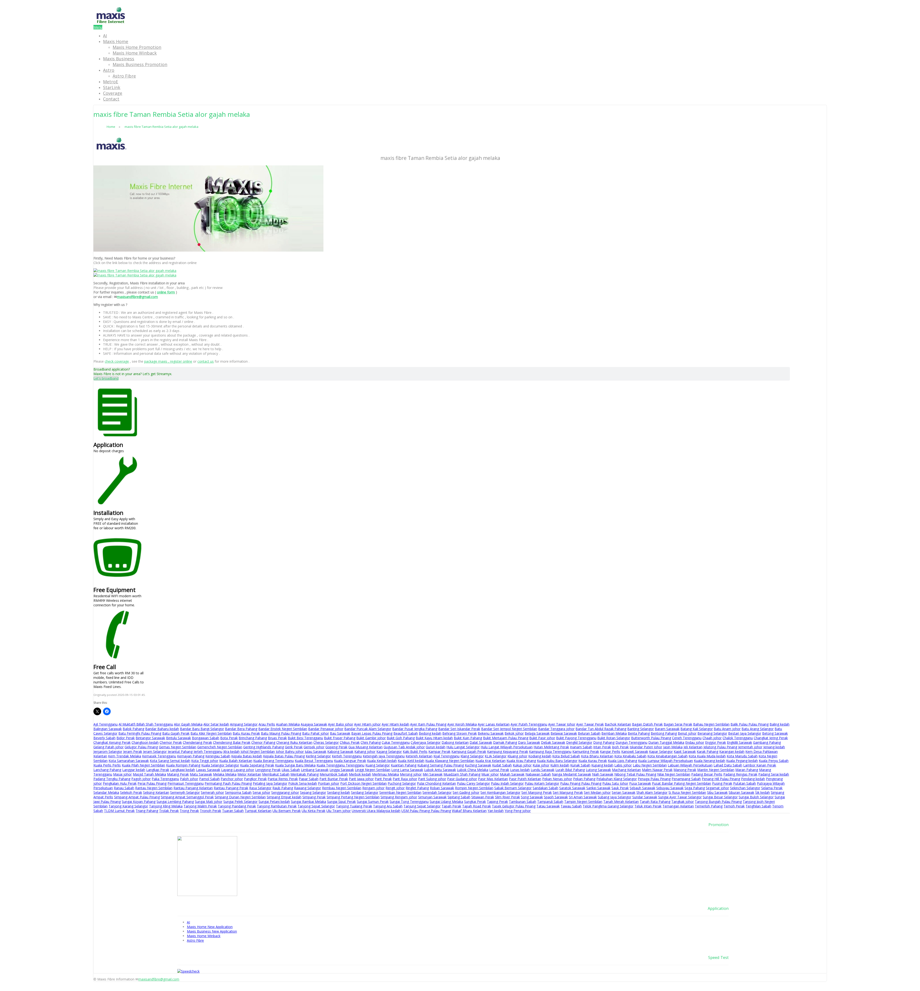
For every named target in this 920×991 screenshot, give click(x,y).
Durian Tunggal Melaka (666, 742)
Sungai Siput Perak (341, 801)
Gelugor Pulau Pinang (141, 747)
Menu (97, 27)
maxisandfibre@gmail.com (137, 296)
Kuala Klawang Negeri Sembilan (449, 760)
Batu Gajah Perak (176, 733)
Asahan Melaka (288, 724)
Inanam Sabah (581, 747)
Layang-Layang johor (237, 769)
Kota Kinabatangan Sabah (667, 756)
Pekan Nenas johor (557, 779)
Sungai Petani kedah (274, 801)
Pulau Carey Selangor (473, 783)
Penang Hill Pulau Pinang (721, 779)
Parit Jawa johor (361, 779)
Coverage (112, 93)
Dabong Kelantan (455, 742)
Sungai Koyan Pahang (138, 801)
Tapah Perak (451, 806)
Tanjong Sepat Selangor (316, 806)
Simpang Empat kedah (284, 797)
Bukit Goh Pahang (401, 738)
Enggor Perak (715, 742)
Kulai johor (541, 765)
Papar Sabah (308, 779)
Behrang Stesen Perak (459, 733)
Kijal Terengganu (446, 756)
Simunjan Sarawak (432, 797)
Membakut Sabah (275, 774)
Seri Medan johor (597, 792)
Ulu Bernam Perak (286, 810)
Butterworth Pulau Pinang (651, 738)
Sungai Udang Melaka (446, 801)
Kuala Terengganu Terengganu (340, 765)
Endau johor (694, 742)
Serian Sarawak (623, 792)
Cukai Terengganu (396, 742)
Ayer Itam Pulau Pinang (428, 724)
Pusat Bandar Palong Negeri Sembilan (681, 783)
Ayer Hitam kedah (395, 724)
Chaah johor (712, 738)
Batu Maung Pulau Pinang (281, 733)
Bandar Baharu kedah (162, 728)
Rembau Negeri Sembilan (341, 788)
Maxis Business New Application (212, 931)
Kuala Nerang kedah (709, 760)
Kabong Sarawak (340, 751)
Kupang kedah (602, 765)
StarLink (111, 87)
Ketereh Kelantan (419, 756)
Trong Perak (189, 810)
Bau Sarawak (340, 733)
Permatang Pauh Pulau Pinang (228, 783)
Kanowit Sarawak (634, 751)
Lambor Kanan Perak (759, 765)
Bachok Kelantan (618, 724)
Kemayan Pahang (190, 756)
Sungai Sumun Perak (373, 801)
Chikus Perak (350, 742)
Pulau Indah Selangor (507, 783)
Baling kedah (779, 724)
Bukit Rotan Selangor (613, 738)
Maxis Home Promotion (137, 47)
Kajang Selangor (389, 751)
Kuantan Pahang (403, 765)
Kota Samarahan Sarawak (129, 760)
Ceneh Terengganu (687, 738)
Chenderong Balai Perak (231, 742)
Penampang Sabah (686, 779)
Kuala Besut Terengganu (314, 760)
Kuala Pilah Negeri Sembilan (143, 765)
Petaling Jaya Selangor (270, 783)
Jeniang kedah (774, 747)
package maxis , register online (168, 361)
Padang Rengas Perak (740, 774)
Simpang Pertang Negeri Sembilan (353, 797)
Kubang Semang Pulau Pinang (440, 765)
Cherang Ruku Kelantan (294, 742)
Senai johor (261, 792)
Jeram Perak (132, 751)
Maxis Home (115, 41)
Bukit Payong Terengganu (576, 738)
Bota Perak (229, 738)
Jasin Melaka (673, 747)
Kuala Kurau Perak (592, 760)
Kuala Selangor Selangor (220, 765)
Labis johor (623, 765)
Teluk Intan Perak (647, 806)
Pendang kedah (753, 779)
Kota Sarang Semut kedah (170, 760)
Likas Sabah (291, 769)
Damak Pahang (505, 742)
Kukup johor (522, 765)
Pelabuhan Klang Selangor (616, 779)
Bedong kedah (430, 733)
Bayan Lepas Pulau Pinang (371, 733)
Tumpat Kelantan (258, 810)
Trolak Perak (169, 810)
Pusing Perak (722, 783)
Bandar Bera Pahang (241, 728)
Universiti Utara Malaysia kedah (376, 810)
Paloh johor (189, 779)
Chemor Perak (171, 742)
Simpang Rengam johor (398, 797)
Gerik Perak (294, 747)
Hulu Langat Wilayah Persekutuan (507, 747)
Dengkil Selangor (579, 742)
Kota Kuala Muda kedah (707, 756)
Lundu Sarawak (542, 769)
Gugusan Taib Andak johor (404, 747)
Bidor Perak (125, 738)
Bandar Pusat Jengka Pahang (414, 728)
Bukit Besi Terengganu (305, 738)
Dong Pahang (604, 742)
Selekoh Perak (131, 792)
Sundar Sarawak (644, 797)
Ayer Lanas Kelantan (494, 724)
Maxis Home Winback (135, 53)
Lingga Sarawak (341, 769)
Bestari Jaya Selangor (744, 733)
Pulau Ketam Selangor (542, 783)
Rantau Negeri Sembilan (153, 788)
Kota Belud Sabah (566, 756)
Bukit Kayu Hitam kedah (434, 738)
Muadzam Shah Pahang (461, 774)
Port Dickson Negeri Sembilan (363, 783)
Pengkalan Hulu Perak (120, 783)
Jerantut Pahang (180, 751)
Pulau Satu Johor (615, 783)
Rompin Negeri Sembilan (474, 788)
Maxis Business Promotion (140, 64)
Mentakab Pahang (304, 774)
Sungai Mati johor (208, 801)
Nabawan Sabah (538, 774)
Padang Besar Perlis (706, 774)
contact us (205, 361)
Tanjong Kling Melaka (166, 806)
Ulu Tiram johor (338, 810)
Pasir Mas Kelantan (493, 779)
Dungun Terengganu (631, 742)
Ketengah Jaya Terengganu (384, 756)
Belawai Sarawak (564, 733)
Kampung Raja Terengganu (550, 751)
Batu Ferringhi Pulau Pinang (139, 733)
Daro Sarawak (529, 742)
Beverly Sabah (104, 738)
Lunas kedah (520, 769)
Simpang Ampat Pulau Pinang (137, 797)
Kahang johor (364, 751)
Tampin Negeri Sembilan (583, 801)
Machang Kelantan (626, 769)
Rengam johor (373, 788)
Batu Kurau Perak (246, 733)
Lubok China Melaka (472, 769)
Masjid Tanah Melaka (149, 774)
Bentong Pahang (664, 733)
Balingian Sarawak (107, 728)
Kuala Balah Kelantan (235, 760)
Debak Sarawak (553, 742)
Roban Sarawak (442, 788)
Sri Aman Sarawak (583, 797)
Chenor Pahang (263, 742)
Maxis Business (118, 59)
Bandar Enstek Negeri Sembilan (282, 728)
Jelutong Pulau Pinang (720, 747)
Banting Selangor (640, 728)
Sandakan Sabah (545, 788)
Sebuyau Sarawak (670, 788)
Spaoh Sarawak (556, 797)
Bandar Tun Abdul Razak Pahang (600, 728)
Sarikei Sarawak (598, 788)
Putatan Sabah (744, 783)
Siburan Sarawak (741, 792)
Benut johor (687, 733)
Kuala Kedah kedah (382, 760)
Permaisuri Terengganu (185, 783)
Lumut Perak (499, 769)
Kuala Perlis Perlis (107, 765)
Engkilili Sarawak (739, 742)
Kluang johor (517, 756)
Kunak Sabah (580, 765)
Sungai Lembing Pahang (175, 801)
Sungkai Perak (475, 801)
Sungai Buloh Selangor (756, 797)
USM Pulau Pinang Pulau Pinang (426, 810)
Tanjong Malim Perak (200, 806)
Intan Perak (602, 747)
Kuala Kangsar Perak (350, 760)
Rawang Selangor (307, 788)
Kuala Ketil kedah (411, 760)
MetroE (110, 81)
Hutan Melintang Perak (551, 747)
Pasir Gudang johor (462, 779)
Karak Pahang (707, 751)
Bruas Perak (277, 738)
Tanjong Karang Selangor (128, 806)
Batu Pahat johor (315, 733)
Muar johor (490, 774)
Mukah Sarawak (512, 774)
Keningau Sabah (217, 756)
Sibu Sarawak (717, 792)
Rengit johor (395, 788)
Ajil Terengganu (105, 724)
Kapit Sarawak (685, 751)
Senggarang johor (285, 792)
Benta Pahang (639, 733)
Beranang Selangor (712, 733)
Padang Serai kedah (773, 774)
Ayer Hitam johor (367, 724)
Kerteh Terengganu (347, 756)
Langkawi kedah (182, 769)
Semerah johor (212, 792)
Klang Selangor (472, 756)
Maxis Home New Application (210, 926)
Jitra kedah (231, 751)
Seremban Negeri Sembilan (400, 792)
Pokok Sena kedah (302, 783)
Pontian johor (328, 783)
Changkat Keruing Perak (112, 742)
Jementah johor (750, 747)
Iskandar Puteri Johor (646, 747)
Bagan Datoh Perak (647, 724)
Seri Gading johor (466, 792)
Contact (111, 99)
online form (166, 292)
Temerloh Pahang (709, 806)
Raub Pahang (282, 788)
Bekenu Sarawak (491, 733)
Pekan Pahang (584, 779)
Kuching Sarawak (478, 765)
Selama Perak (771, 788)
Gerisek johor (314, 747)
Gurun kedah (435, 747)
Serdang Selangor (364, 792)
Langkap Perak (157, 769)
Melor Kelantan (249, 774)
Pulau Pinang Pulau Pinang (580, 783)
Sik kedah (762, 792)
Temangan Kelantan (678, 806)
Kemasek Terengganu (159, 756)
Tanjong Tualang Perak (354, 806)
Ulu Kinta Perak (313, 810)
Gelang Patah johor (108, 747)
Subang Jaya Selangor (614, 797)
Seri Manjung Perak (568, 792)
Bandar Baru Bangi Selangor (202, 728)
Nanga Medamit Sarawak (571, 774)
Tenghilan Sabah (758, 806)
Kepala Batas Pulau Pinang (284, 756)
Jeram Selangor (155, 751)
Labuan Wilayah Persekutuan (690, 765)
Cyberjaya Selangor (426, 742)
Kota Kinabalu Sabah (630, 756)
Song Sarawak (532, 797)
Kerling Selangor (318, 756)
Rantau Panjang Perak (231, 788)
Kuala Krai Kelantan (490, 760)
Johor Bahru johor (290, 751)
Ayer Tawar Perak (590, 724)
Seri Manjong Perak (536, 792)
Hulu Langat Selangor (463, 747)
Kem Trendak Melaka (124, 756)
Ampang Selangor (244, 724)
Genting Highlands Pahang (263, 747)
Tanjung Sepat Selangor (422, 806)
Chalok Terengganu (738, 738)
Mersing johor (411, 774)
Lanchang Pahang (107, 769)
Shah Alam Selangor (651, 792)
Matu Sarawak (201, 774)
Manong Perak (684, 769)
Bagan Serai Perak (678, 724)
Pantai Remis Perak (283, 779)
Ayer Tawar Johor (561, 724)
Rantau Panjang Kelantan (193, 788)
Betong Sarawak (775, 733)
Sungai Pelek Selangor (240, 801)
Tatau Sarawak (548, 806)
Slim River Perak (507, 797)
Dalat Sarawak (481, 742)
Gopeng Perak (336, 747)
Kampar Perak (439, 751)
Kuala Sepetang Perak (257, 765)
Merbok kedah (360, 774)
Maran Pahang (746, 769)
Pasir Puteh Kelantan (525, 779)
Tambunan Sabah (522, 801)
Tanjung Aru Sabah (387, 806)
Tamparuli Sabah (550, 801)
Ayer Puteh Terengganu (529, 724)
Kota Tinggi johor (204, 760)
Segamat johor (717, 788)
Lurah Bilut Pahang (570, 769)
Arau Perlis (267, 724)
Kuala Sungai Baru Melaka (295, 765)
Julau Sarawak (315, 751)
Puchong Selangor (402, 783)
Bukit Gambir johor (371, 738)
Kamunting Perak (585, 751)
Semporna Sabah (238, 792)
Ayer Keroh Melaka (462, 724)
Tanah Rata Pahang (655, 801)
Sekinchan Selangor (745, 788)
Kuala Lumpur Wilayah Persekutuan (665, 760)
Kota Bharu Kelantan (597, 756)
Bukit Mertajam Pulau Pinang (505, 738)
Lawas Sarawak (208, 769)
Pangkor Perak (255, 779)
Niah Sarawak (602, 774)
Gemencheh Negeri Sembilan (219, 747)
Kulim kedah (559, 765)
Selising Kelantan (156, 792)
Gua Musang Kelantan (365, 747)
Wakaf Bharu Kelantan (469, 810)
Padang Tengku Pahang (111, 779)
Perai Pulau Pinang (152, 783)
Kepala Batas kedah (246, 756)
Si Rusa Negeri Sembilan (687, 792)
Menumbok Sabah (334, 774)
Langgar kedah (133, 769)
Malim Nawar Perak (657, 769)
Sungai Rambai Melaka (308, 801)
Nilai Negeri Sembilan (673, 774)
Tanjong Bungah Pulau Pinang (718, 801)
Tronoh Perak (210, 810)
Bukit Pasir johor (542, 738)
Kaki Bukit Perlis (415, 751)
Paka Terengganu (165, 779)
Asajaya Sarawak (314, 724)
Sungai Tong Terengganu (409, 801)
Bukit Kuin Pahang (468, 738)
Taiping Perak (497, 801)
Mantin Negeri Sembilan (715, 769)
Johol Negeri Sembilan (258, 751)
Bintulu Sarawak (178, 738)
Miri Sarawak (433, 774)
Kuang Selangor (377, 765)
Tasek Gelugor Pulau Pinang (513, 806)
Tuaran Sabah (233, 810)
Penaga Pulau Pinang (654, 779)
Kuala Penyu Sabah (773, 760)
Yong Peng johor (518, 810)
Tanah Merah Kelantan (621, 801)
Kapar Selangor (661, 751)
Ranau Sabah (124, 788)
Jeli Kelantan (693, 747)
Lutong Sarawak (598, 769)
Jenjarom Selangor (107, 751)
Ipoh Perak (620, 747)
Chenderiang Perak (197, 742)
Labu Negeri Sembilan (650, 765)
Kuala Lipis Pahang (622, 760)
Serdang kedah (338, 792)
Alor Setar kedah (216, 724)
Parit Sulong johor (432, 779)
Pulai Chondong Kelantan (436, 783)
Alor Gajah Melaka (188, 724)
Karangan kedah (731, 751)
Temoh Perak (734, 806)
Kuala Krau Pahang (521, 760)
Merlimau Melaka (385, 774)
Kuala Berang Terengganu (273, 760)
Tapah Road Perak (476, 806)
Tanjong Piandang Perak (237, 806)
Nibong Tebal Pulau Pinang (635, 774)
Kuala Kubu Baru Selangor (557, 760)
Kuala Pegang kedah (742, 760)
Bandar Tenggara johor (556, 728)
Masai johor (122, 774)
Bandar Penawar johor (325, 728)
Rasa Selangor (260, 788)
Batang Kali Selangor (696, 728)
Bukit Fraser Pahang (339, 738)
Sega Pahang (694, 788)
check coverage (117, 361)
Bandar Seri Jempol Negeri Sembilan (509, 728)
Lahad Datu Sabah (727, 765)
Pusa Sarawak (640, 783)
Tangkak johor (682, 801)
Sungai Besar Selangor (720, 797)
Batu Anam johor (727, 728)
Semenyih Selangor (185, 792)
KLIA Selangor (495, 756)
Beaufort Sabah (405, 733)
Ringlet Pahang (417, 788)
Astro (108, 70)
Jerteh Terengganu (208, 751)
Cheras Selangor (326, 742)
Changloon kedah (145, 742)
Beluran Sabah (589, 733)
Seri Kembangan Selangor (500, 792)
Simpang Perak (314, 797)
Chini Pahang (371, 742)
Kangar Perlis (610, 751)
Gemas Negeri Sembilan (177, 747)
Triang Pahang (147, 810)
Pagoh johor (141, 779)
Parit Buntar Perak (333, 779)
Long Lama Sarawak (407, 769)
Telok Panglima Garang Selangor (608, 806)
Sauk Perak (620, 788)
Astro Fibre (124, 76)
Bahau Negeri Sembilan (711, 724)
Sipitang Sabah (459, 797)
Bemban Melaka (614, 733)
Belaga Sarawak (537, 733)
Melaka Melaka (224, 774)
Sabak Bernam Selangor (513, 788)
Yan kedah (496, 810)
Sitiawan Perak (482, 797)
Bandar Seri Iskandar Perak (459, 728)
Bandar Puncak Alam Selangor (367, 728)
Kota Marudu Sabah (742, 756)
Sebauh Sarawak (642, 788)
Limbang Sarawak (314, 769)
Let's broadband (106, 378)
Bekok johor (514, 733)
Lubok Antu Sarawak (440, 769)
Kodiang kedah (539, 756)
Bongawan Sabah (205, 738)
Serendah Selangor (437, 792)
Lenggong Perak (268, 769)
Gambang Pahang (767, 742)
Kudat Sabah (502, 765)
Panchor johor (232, 779)
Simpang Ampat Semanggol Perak (187, 797)
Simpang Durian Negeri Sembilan (240, 797)
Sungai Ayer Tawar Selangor (680, 797)
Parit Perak (383, 779)
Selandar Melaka (106, 792)
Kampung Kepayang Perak (507, 751)
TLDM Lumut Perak (119, 810)
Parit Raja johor (405, 779)
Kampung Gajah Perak (468, 751)
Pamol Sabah (209, 779)
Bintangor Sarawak (150, 738)
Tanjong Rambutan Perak (277, 806)
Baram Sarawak (667, 728)
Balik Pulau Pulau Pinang (749, 724)
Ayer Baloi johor (340, 724)
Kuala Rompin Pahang (183, 765)
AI (105, 36)
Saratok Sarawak (572, 788)
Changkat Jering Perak (771, 738)
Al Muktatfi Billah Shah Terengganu (146, 724)
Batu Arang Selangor (758, 728)
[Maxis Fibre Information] (110, 22)
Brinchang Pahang (253, 738)
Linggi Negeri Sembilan (372, 769)
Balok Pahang (133, 728)
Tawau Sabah (571, 806)
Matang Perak (178, 774)
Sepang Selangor (313, 792)
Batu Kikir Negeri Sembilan (211, 733)
